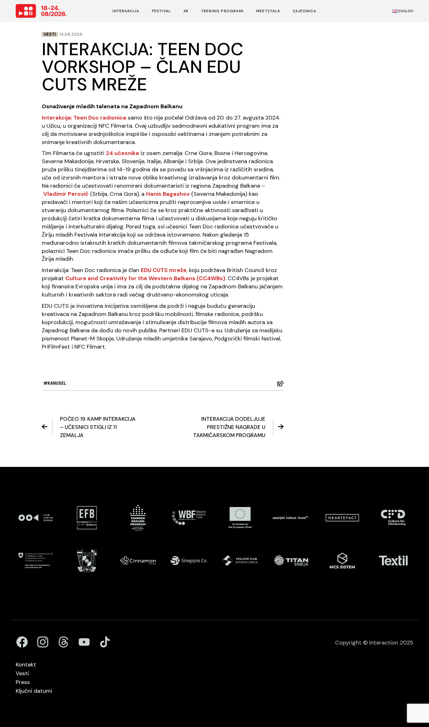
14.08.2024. (71, 34)
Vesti (50, 34)
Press (23, 682)
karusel (56, 383)
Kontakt (26, 664)
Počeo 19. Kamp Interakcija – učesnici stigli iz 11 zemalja (98, 427)
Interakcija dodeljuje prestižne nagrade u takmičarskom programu (229, 427)
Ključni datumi (34, 691)
